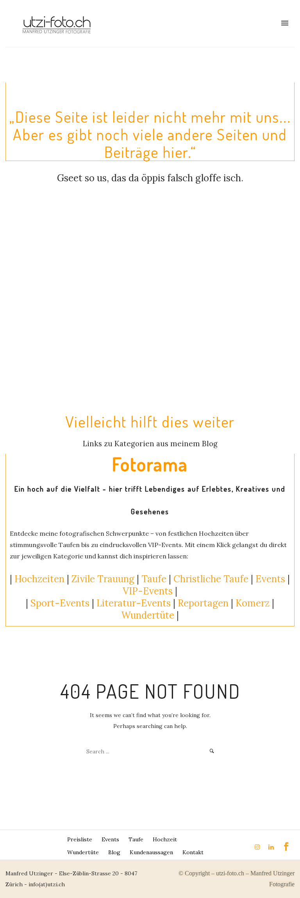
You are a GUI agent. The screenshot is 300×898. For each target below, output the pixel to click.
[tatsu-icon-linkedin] (272, 847)
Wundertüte (83, 852)
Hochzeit (165, 839)
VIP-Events (148, 591)
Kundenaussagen (151, 852)
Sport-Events (59, 603)
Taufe (153, 579)
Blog (114, 852)
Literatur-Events (133, 603)
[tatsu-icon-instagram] (258, 847)
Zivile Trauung (102, 579)
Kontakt (193, 852)
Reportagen (203, 603)
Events (270, 579)
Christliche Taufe (210, 579)
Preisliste (79, 839)
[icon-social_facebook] (286, 846)
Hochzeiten (39, 579)
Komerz (253, 603)
